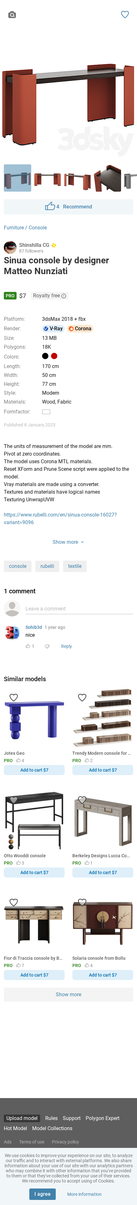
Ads (7, 1141)
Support (72, 1118)
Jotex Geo (14, 753)
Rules (51, 1118)
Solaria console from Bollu (99, 958)
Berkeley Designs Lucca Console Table (101, 855)
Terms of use (31, 1141)
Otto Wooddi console (25, 855)
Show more (68, 994)
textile (75, 566)
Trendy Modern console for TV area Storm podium (101, 753)
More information (84, 1194)
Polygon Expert (102, 1118)
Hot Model (15, 1128)
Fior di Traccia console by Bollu (33, 958)
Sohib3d (33, 627)
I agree (42, 1194)
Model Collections (52, 1128)
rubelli (47, 566)
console (17, 566)
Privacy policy (65, 1141)
